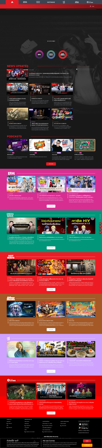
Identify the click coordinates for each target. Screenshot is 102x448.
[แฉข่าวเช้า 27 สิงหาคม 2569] (21, 184)
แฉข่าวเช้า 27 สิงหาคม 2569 (15, 196)
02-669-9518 (50, 425)
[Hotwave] (51, 2)
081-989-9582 (46, 425)
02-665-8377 (10, 423)
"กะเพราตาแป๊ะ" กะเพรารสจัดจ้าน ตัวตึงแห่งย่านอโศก (80, 361)
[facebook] (100, 226)
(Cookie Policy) (67, 446)
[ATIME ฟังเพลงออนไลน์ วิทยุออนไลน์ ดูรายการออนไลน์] (12, 2)
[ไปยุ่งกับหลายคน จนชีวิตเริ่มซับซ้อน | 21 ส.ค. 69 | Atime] (51, 226)
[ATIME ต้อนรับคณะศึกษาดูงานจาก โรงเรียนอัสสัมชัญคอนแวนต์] (51, 391)
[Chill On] (63, 2)
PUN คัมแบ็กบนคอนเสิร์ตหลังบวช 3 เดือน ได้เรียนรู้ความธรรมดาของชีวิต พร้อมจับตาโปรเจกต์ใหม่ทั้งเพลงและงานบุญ (21, 403)
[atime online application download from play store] (86, 427)
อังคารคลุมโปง (10, 155)
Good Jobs (54, 155)
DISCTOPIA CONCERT (14, 321)
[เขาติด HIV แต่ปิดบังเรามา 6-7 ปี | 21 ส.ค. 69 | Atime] (80, 226)
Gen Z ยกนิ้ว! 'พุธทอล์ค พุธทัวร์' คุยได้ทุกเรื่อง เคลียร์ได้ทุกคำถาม (62, 99)
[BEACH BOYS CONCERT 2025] (51, 309)
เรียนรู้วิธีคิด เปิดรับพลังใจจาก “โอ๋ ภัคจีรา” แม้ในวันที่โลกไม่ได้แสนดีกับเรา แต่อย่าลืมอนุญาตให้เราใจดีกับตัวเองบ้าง (21, 238)
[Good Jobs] (62, 145)
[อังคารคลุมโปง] (17, 145)
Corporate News (32, 72)
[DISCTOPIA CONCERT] (21, 309)
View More (51, 206)
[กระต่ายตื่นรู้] (40, 145)
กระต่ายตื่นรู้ (32, 155)
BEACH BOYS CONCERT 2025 (46, 321)
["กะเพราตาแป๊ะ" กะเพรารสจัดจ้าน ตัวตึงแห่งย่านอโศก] (80, 349)
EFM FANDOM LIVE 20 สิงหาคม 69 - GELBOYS (49, 196)
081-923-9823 (32, 431)
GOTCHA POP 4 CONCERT (60, 124)
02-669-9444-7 (28, 425)
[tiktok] (100, 232)
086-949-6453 (64, 425)
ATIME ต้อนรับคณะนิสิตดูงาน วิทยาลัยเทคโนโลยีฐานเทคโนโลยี (17, 99)
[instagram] (100, 223)
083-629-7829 (50, 431)
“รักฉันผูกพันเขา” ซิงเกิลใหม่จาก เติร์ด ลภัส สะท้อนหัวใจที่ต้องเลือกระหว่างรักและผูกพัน (81, 279)
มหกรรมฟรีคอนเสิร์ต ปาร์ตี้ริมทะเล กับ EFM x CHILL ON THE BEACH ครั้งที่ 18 (51, 279)
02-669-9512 (28, 431)
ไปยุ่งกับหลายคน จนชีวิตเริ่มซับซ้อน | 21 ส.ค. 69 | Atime (51, 237)
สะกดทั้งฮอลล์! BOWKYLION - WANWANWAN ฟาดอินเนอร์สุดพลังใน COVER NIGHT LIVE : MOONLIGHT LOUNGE (49, 74)
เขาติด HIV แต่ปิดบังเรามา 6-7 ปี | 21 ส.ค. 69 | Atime (80, 237)
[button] (92, 6)
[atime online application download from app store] (86, 424)
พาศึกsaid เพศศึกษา (78, 155)
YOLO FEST (71, 321)
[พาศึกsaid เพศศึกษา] (84, 145)
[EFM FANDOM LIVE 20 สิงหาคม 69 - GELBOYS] (51, 184)
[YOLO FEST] (80, 309)
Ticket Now (34, 97)
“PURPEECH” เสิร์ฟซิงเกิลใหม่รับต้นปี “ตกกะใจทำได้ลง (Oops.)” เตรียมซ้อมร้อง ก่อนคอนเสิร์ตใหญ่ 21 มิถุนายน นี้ (21, 279)
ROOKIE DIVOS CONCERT (15, 124)
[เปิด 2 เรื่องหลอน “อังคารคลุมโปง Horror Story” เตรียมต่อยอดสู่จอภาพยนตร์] (80, 391)
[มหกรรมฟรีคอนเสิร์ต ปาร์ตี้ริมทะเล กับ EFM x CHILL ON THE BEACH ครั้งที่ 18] (51, 267)
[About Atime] (89, 2)
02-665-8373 (10, 427)
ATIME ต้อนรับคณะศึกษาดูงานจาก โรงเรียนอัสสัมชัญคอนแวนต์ (50, 403)
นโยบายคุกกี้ (35, 446)
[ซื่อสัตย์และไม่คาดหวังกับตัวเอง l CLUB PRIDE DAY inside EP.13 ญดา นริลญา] (21, 349)
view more (51, 164)
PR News (33, 122)
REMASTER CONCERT (37, 99)
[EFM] (25, 2)
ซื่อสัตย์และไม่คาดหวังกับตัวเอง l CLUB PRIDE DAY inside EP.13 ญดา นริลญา (21, 361)
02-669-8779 (46, 431)
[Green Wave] (38, 2)
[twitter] (100, 229)
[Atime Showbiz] (76, 2)
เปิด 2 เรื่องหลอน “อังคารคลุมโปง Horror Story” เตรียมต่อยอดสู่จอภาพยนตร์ (81, 403)
